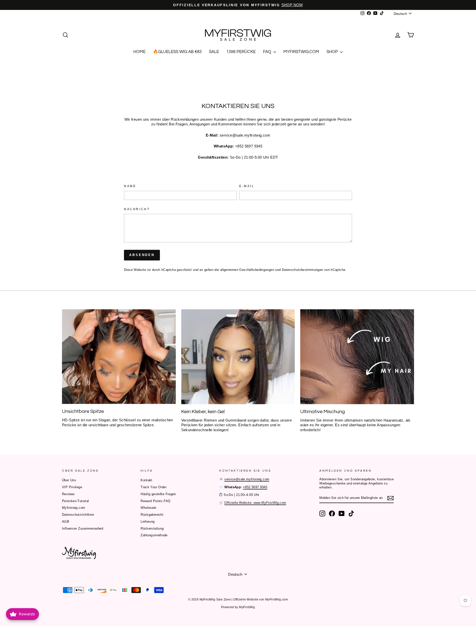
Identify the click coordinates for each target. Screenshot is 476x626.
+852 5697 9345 (248, 146)
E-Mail (247, 186)
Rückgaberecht (152, 514)
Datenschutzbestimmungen (302, 270)
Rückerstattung (152, 528)
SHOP (333, 52)
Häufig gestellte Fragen (158, 494)
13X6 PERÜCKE (241, 52)
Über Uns (69, 480)
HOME (139, 52)
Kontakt (146, 480)
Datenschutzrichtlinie (78, 514)
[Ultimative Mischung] (357, 356)
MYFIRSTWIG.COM (301, 52)
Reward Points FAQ (155, 501)
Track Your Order (154, 487)
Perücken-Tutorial (75, 501)
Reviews (68, 494)
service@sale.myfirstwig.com (245, 135)
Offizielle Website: (255, 503)
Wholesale (148, 508)
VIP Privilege (72, 487)
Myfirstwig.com (73, 508)
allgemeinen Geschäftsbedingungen (247, 270)
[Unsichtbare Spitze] (119, 356)
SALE (214, 52)
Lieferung (147, 521)
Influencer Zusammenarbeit (82, 528)
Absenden (142, 255)
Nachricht (137, 209)
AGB (65, 521)
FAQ (267, 52)
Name (130, 186)
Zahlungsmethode (154, 535)
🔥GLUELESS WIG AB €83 (177, 52)
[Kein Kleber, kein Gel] (238, 356)
